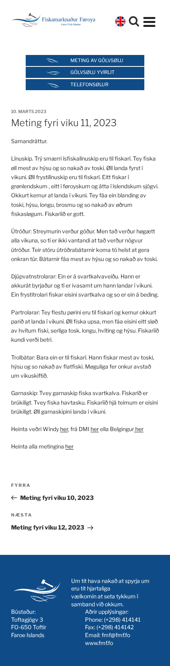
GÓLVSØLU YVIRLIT (92, 72)
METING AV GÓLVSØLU (96, 60)
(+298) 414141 (122, 619)
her (64, 429)
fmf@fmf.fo (116, 635)
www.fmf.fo (99, 643)
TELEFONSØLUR (89, 84)
